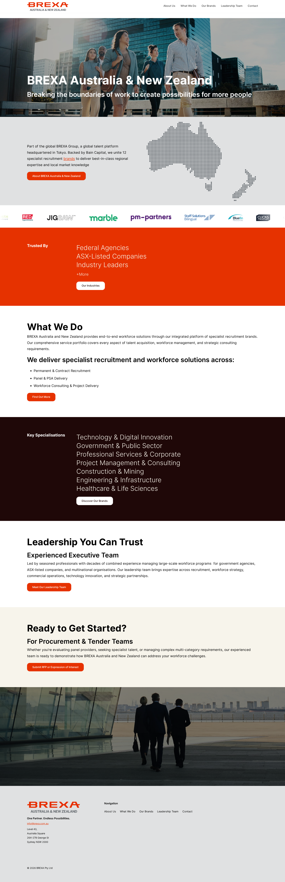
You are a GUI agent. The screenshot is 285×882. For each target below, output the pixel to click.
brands (69, 159)
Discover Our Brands (95, 500)
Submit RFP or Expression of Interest (55, 667)
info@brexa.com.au (37, 823)
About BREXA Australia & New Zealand (56, 176)
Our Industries (91, 285)
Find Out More (41, 396)
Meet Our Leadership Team (49, 587)
